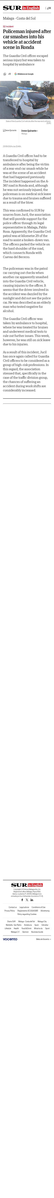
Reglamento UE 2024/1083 (28, 911)
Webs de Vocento (42, 939)
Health (16, 928)
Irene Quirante (28, 130)
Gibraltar (45, 925)
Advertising (45, 911)
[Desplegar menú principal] (49, 8)
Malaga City (42, 921)
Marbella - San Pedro (13, 925)
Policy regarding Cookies (27, 914)
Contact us (13, 907)
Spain (36, 925)
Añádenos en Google (25, 74)
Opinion (25, 932)
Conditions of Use (38, 907)
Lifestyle (8, 928)
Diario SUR (11, 921)
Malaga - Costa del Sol (19, 18)
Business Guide (37, 932)
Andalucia (28, 925)
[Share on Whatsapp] (5, 74)
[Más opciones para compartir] (9, 74)
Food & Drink (26, 928)
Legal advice (24, 907)
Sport (47, 928)
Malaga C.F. (15, 932)
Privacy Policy (9, 911)
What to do (38, 928)
